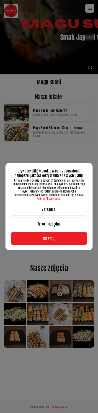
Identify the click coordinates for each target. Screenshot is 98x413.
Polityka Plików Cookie (49, 198)
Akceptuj (49, 238)
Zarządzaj (49, 209)
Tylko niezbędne (49, 223)
